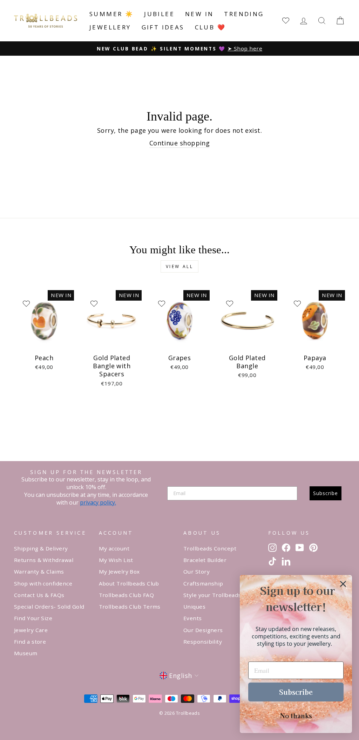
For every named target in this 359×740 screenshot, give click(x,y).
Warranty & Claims (39, 571)
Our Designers (203, 629)
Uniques (194, 606)
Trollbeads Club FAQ (126, 594)
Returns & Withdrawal (43, 559)
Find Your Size (33, 618)
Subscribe (325, 493)
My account (114, 548)
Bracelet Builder (204, 559)
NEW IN (199, 14)
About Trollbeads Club (129, 583)
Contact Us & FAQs (39, 594)
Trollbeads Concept (209, 548)
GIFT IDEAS (163, 27)
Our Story (196, 571)
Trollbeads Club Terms (130, 606)
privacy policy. (98, 502)
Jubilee (159, 14)
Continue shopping (179, 143)
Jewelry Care (31, 629)
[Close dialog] (343, 584)
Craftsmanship (203, 583)
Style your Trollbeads (212, 594)
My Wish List (116, 559)
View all (180, 266)
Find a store (30, 641)
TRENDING (244, 14)
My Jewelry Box (119, 571)
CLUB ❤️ (210, 27)
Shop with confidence (43, 583)
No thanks (296, 715)
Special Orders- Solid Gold (49, 606)
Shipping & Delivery (41, 548)
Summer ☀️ (111, 14)
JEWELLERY (110, 27)
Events (192, 618)
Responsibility (202, 641)
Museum (26, 653)
